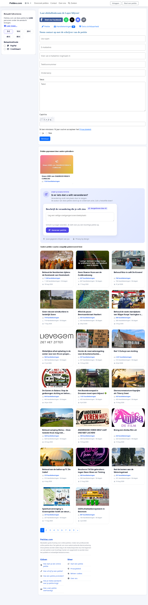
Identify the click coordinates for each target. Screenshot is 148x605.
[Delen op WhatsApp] (66, 19)
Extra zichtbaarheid (90, 26)
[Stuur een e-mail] (78, 19)
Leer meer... (11, 26)
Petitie (47, 26)
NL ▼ (29, 3)
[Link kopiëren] (83, 19)
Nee (50, 133)
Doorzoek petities (41, 3)
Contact (53, 3)
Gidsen (43, 559)
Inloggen (115, 3)
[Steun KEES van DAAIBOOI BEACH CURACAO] (56, 169)
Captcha (43, 114)
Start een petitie (130, 3)
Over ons (62, 3)
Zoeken (74, 3)
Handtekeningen (65, 26)
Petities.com (15, 3)
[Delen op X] (72, 19)
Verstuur (45, 138)
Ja (43, 133)
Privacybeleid (85, 129)
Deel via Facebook (53, 19)
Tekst (42, 79)
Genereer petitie (59, 230)
